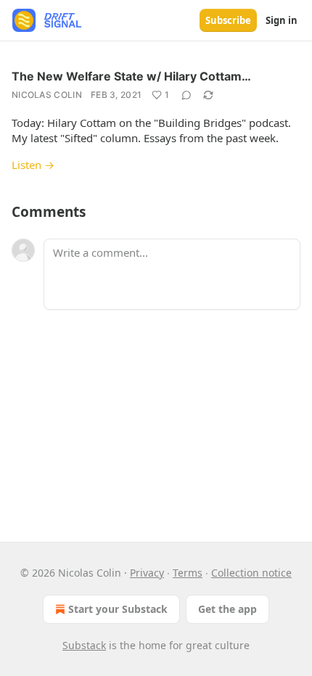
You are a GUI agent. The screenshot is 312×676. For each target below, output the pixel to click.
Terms (187, 573)
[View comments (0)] (186, 95)
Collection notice (251, 573)
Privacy (147, 573)
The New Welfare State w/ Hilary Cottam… (131, 76)
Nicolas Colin (47, 94)
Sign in (281, 20)
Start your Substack (118, 609)
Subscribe (228, 20)
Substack (84, 645)
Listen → (33, 164)
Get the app (227, 609)
